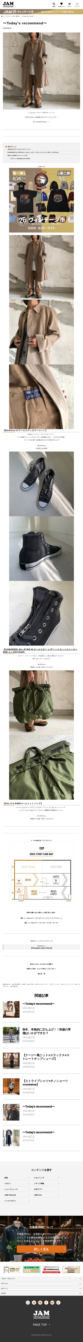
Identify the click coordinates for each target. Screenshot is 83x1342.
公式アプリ (38, 1189)
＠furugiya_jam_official (41, 948)
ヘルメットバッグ (67, 984)
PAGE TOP (40, 1324)
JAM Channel (10, 1195)
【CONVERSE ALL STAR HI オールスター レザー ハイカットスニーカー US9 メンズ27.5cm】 (33, 152)
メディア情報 (39, 1183)
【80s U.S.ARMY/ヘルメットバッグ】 (17, 155)
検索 (54, 6)
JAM (24, 984)
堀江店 (16, 986)
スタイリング (39, 1178)
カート (70, 6)
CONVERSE (16, 984)
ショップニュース (11, 1189)
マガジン (7, 1183)
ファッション (55, 984)
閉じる (14, 146)
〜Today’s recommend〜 (38, 1003)
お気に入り (61, 6)
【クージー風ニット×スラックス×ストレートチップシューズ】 (46, 1056)
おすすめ (31, 984)
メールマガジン (10, 1201)
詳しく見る (41, 1249)
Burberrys (7, 984)
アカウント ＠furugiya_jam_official (20, 158)
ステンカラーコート (42, 984)
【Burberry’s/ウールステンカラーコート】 (19, 149)
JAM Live (38, 1195)
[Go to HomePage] (2, 16)
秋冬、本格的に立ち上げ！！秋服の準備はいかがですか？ (46, 1031)
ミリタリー (79, 984)
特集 (6, 1178)
